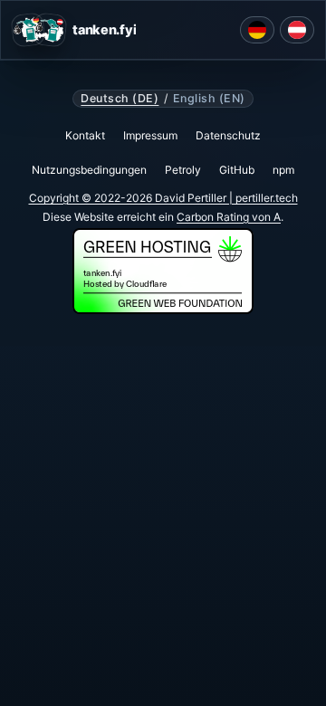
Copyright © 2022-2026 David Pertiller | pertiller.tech (163, 198)
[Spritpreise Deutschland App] (257, 29)
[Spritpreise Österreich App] (297, 29)
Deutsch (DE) (119, 98)
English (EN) (209, 98)
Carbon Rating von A (229, 217)
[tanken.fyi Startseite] (39, 30)
